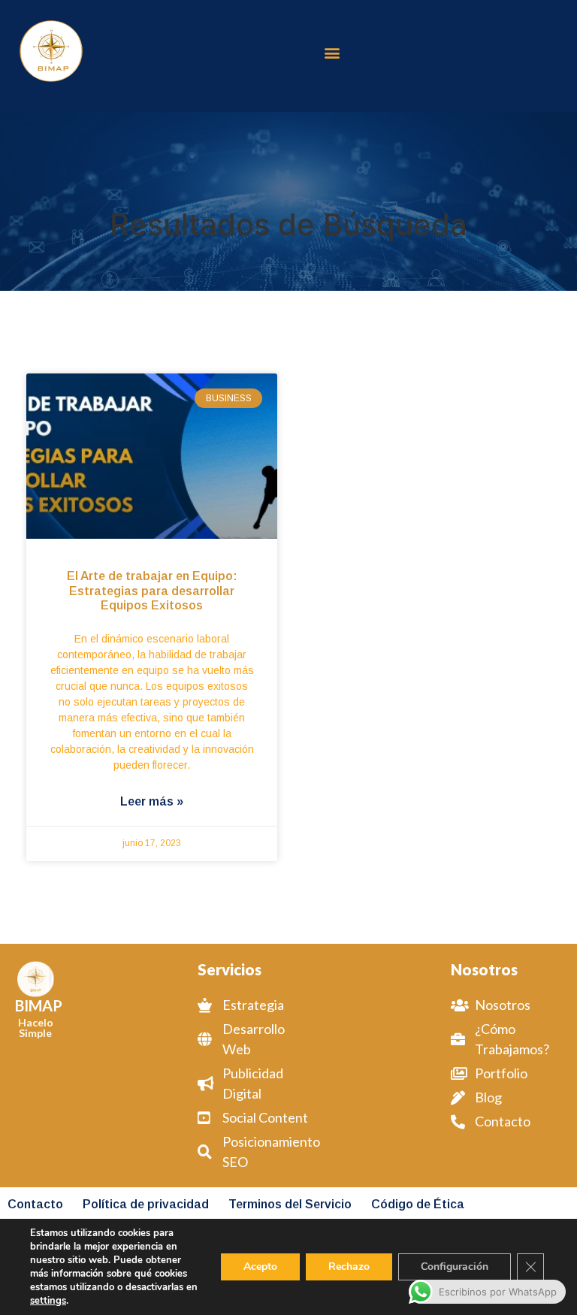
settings (48, 1300)
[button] (332, 52)
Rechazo (349, 1266)
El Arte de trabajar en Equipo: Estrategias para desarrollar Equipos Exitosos (152, 590)
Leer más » (151, 801)
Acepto (260, 1266)
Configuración (454, 1266)
